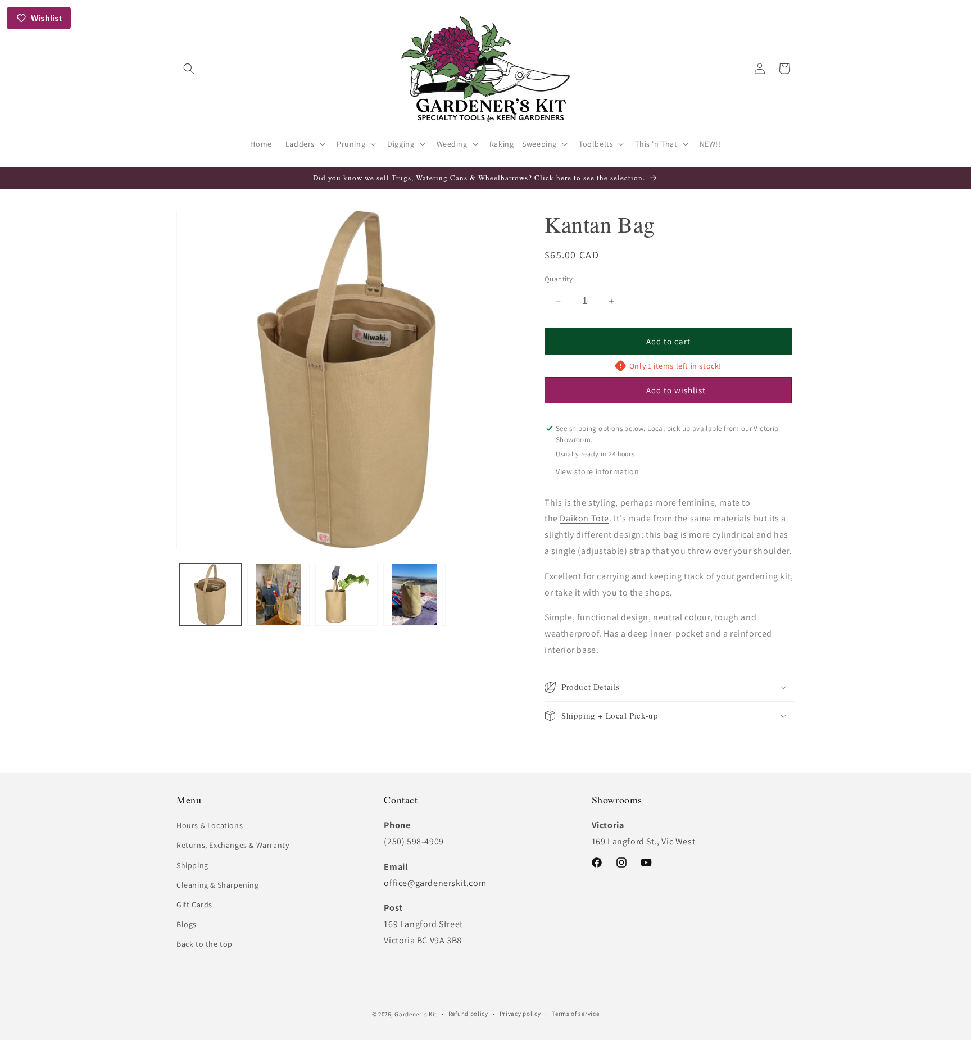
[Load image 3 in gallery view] (346, 595)
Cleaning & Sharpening (217, 885)
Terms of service (575, 1014)
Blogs (186, 924)
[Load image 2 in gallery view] (278, 595)
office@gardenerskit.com (435, 883)
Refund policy (468, 1014)
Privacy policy (520, 1014)
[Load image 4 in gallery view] (414, 595)
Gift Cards (194, 905)
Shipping (192, 865)
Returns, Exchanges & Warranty (232, 845)
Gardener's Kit (415, 1014)
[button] (188, 68)
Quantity (559, 279)
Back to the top (204, 944)
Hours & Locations (209, 825)
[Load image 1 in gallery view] (210, 595)
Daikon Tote (584, 518)
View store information (597, 471)
